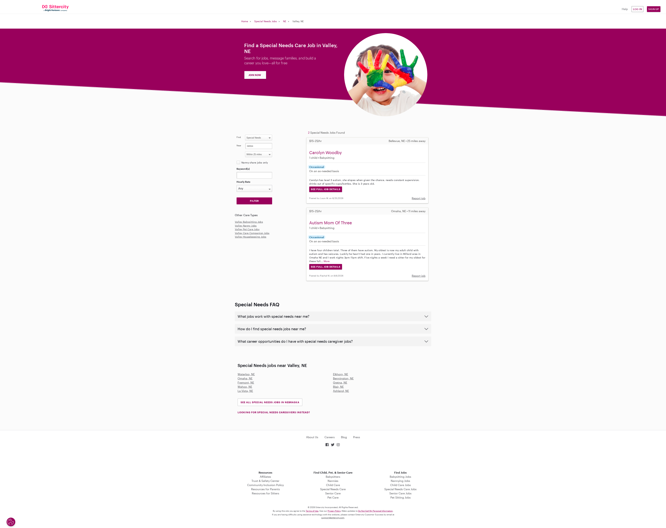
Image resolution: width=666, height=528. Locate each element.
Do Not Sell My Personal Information (375, 511)
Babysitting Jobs (400, 476)
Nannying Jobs (400, 480)
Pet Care (333, 497)
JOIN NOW (255, 74)
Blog (344, 437)
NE (284, 21)
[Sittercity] (55, 7)
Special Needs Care (333, 489)
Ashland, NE (341, 390)
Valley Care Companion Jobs (252, 233)
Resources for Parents (265, 489)
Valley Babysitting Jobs (249, 221)
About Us (312, 437)
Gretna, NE (340, 382)
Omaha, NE (245, 378)
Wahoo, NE (245, 386)
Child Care (333, 485)
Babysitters (333, 476)
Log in (637, 9)
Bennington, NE (343, 378)
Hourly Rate (243, 181)
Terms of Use (312, 511)
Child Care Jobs (400, 485)
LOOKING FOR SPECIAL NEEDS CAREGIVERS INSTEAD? (274, 412)
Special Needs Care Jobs (400, 489)
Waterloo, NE (246, 374)
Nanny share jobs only (254, 162)
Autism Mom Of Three (330, 222)
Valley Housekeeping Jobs (250, 236)
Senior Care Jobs (400, 493)
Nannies (333, 480)
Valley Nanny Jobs (246, 225)
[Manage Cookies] (11, 522)
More (327, 261)
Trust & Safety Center (265, 480)
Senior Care (333, 493)
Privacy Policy (334, 511)
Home (244, 21)
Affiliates (265, 476)
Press (356, 437)
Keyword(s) (243, 168)
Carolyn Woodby (325, 152)
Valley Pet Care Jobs (247, 229)
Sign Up (653, 9)
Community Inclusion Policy (265, 485)
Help (625, 9)
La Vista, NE (245, 390)
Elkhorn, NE (340, 374)
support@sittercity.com (332, 517)
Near (239, 145)
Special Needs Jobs (265, 21)
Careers (330, 437)
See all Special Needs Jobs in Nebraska (270, 402)
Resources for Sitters (265, 493)
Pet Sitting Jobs (400, 497)
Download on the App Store (333, 459)
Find (239, 137)
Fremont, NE (246, 382)
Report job (418, 198)
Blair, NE (338, 386)
